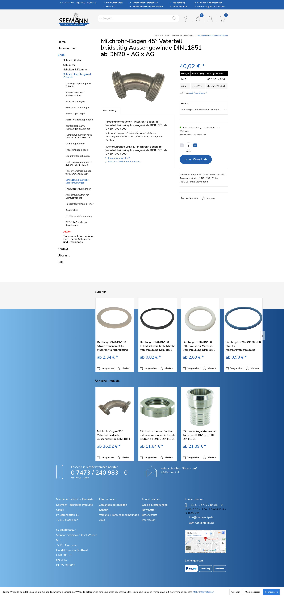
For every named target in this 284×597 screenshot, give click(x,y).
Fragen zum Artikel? (119, 158)
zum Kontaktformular (201, 522)
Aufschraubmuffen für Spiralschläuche (77, 196)
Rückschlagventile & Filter (79, 204)
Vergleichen (192, 198)
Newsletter (148, 510)
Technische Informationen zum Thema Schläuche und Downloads (78, 239)
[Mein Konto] (210, 18)
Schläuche (69, 65)
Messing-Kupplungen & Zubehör (78, 85)
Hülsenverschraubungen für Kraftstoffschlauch (79, 172)
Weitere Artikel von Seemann (124, 161)
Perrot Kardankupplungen (79, 119)
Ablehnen (235, 591)
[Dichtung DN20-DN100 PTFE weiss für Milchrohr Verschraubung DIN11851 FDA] (200, 318)
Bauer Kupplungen (75, 113)
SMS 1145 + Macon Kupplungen (76, 224)
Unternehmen (67, 48)
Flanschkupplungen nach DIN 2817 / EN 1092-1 (79, 136)
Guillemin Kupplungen (77, 107)
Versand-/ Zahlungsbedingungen (119, 515)
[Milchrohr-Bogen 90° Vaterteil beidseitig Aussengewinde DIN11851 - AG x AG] (115, 407)
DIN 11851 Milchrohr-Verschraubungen (77, 181)
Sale (61, 262)
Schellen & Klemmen (76, 69)
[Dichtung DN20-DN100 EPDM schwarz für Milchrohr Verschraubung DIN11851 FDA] (157, 318)
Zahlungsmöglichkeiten (113, 505)
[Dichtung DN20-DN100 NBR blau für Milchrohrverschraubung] (243, 318)
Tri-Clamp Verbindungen (79, 216)
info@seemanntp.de (170, 472)
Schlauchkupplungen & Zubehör (77, 76)
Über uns (64, 256)
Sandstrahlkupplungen (78, 156)
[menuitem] (138, 18)
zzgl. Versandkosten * (197, 93)
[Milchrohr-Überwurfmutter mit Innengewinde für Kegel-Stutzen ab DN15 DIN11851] (157, 407)
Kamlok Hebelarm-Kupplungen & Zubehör (78, 127)
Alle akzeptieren (252, 591)
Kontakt (63, 249)
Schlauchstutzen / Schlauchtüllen (75, 94)
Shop (61, 55)
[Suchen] (174, 18)
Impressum (148, 520)
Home (62, 42)
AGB (102, 520)
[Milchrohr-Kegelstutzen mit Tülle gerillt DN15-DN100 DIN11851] (200, 407)
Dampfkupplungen (75, 143)
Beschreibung (109, 110)
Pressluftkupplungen (77, 150)
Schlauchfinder (72, 60)
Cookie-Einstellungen (155, 505)
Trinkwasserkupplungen (78, 188)
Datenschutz (149, 515)
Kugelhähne (72, 210)
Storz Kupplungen (75, 101)
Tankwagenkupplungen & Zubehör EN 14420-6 (79, 163)
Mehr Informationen (203, 592)
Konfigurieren (271, 591)
